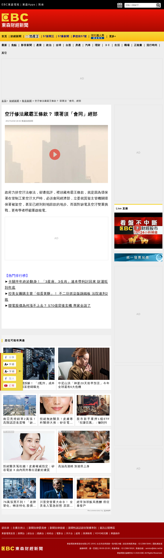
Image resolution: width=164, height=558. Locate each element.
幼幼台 (50, 533)
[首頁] (15, 20)
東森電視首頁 (8, 533)
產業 (39, 45)
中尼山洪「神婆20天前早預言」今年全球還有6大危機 (84, 385)
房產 (78, 45)
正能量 (138, 45)
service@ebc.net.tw (153, 548)
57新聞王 (48, 36)
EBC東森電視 (11, 4)
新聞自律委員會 (37, 527)
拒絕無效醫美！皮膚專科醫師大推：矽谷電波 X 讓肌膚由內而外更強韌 (56, 421)
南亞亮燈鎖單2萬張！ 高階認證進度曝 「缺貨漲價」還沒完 (19, 421)
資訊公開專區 (107, 527)
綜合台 (31, 533)
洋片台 (69, 533)
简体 (41, 4)
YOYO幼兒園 (101, 533)
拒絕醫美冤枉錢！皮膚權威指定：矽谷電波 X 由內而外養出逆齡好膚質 (29, 468)
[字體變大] (9, 365)
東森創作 (115, 533)
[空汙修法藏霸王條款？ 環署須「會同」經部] (56, 155)
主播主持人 (18, 527)
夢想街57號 (80, 36)
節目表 (5, 527)
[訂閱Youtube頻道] (9, 386)
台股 (68, 45)
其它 (4, 53)
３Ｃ (107, 45)
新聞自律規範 (57, 527)
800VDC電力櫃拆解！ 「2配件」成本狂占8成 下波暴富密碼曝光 (29, 385)
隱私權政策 (157, 544)
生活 (117, 45)
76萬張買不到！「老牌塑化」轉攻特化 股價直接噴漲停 (19, 504)
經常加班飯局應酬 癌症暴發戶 (93, 503)
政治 (49, 45)
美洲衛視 (87, 533)
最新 (4, 45)
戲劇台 (40, 533)
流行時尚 (152, 45)
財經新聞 (16, 36)
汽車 (88, 45)
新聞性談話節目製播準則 (82, 527)
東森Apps (28, 4)
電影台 (59, 533)
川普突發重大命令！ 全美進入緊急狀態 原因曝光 (56, 504)
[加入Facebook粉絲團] (9, 380)
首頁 (4, 36)
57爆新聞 (63, 36)
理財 (97, 45)
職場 (127, 45)
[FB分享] (9, 358)
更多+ (112, 36)
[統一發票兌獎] (138, 260)
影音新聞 (26, 45)
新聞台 (21, 533)
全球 (58, 45)
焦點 (14, 45)
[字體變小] (9, 373)
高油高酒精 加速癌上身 (74, 466)
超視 (78, 533)
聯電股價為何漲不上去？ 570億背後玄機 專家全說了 (49, 305)
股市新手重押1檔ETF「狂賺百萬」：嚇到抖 (93, 420)
